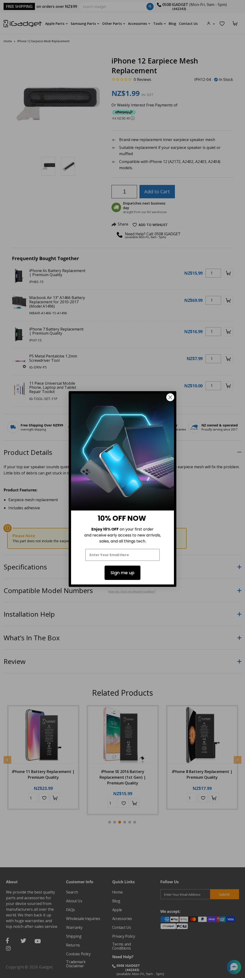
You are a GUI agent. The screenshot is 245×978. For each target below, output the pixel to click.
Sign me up (122, 573)
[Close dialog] (170, 397)
